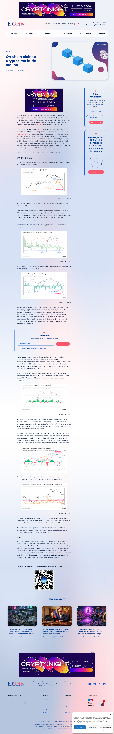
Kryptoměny (9, 51)
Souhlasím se (34, 348)
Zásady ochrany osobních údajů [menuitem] (17, 703)
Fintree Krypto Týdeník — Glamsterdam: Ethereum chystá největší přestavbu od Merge (90, 631)
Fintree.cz (65, 724)
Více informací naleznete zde (63, 728)
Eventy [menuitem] (71, 24)
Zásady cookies (84, 731)
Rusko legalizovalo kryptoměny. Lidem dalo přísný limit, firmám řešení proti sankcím (56, 631)
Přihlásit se (62, 344)
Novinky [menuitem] (48, 24)
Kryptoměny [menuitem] (31, 33)
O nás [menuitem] (80, 24)
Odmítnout (92, 727)
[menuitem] (89, 684)
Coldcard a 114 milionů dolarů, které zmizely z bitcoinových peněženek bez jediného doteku (22, 631)
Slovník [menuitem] (102, 33)
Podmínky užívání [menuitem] (13, 706)
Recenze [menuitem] (56, 24)
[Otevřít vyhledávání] (86, 24)
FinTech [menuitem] (14, 33)
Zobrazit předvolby (105, 727)
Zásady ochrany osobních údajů (96, 731)
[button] (111, 714)
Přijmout (79, 727)
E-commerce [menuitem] (85, 33)
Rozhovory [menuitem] (67, 33)
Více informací (95, 172)
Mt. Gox (39, 125)
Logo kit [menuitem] (10, 700)
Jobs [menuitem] (64, 24)
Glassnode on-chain (66, 562)
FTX (39, 129)
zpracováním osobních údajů (38, 348)
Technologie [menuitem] (49, 33)
